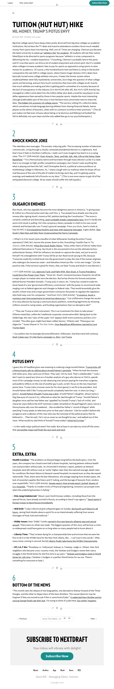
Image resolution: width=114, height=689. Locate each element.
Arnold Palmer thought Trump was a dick (39, 394)
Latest (10, 3)
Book (63, 670)
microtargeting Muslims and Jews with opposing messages (54, 230)
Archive (45, 670)
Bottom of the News (31, 585)
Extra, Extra (24, 454)
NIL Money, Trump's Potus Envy (41, 31)
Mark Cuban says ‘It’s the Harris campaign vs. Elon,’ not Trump (42, 337)
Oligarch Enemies (28, 204)
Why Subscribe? (26, 3)
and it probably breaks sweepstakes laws (64, 220)
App (54, 670)
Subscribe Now (99, 3)
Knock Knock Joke (29, 140)
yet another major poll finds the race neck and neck (41, 430)
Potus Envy (23, 361)
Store (71, 670)
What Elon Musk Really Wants (48, 246)
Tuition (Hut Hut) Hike (47, 24)
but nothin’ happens (86, 601)
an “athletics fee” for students (54, 53)
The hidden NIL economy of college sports (38, 103)
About (35, 670)
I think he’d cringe (75, 420)
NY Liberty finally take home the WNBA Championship (71, 541)
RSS (79, 670)
